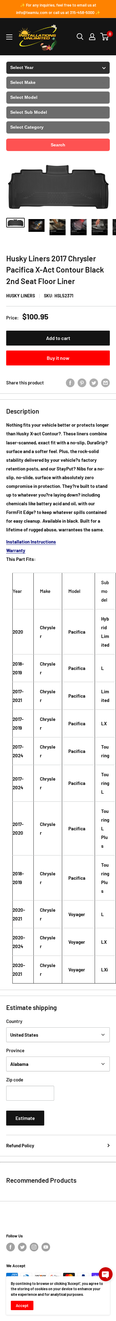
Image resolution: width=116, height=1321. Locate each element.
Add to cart (58, 338)
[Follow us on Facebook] (10, 1247)
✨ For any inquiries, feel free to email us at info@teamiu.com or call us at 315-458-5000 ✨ (58, 8)
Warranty (15, 550)
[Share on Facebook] (70, 382)
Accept (22, 1305)
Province (15, 1050)
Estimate (25, 1118)
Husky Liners (20, 295)
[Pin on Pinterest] (82, 382)
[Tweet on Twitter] (93, 382)
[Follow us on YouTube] (45, 1247)
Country (14, 1021)
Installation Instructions (31, 541)
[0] (105, 36)
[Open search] (80, 36)
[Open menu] (9, 36)
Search (58, 144)
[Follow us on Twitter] (22, 1247)
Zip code (14, 1079)
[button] (106, 1274)
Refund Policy (20, 1145)
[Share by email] (105, 382)
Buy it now (58, 358)
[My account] (92, 36)
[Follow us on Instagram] (34, 1247)
